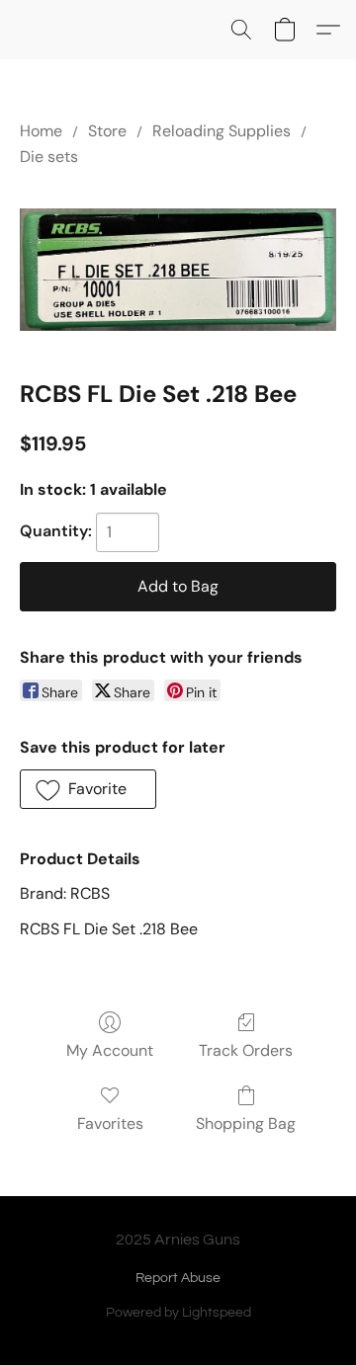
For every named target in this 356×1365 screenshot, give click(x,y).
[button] (241, 29)
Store (107, 130)
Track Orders (246, 1050)
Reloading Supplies (221, 130)
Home (41, 130)
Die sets (49, 156)
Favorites (110, 1123)
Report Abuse (178, 1278)
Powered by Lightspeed (178, 1313)
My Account (109, 1050)
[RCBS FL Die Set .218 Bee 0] (178, 269)
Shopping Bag (246, 1123)
